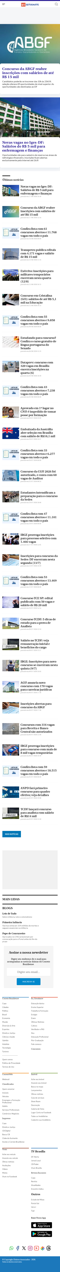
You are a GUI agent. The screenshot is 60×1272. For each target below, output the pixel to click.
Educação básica (37, 1003)
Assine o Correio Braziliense (13, 1142)
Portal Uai (35, 1203)
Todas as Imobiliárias (39, 1116)
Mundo (5, 1022)
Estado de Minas (37, 1200)
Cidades (5, 1007)
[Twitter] (23, 1248)
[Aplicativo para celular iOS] (41, 1225)
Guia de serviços (37, 1098)
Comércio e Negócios (10, 1114)
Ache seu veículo (8, 1154)
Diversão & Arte (8, 1026)
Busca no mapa (37, 1087)
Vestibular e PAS (37, 1029)
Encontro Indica (37, 1189)
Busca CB (6, 1134)
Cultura (34, 1026)
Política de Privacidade (11, 1063)
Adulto (5, 1106)
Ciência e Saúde (8, 1037)
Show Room (35, 1101)
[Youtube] (36, 1248)
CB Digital (6, 1131)
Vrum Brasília (36, 1168)
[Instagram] (30, 1248)
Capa (4, 1003)
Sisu (32, 1033)
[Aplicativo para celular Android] (41, 1234)
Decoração (35, 1105)
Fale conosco (36, 1044)
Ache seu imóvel (37, 1079)
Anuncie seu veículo (10, 1158)
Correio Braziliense (10, 998)
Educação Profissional (39, 1037)
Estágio (34, 1014)
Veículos (5, 1096)
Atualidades (36, 1185)
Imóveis (5, 1093)
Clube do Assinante (10, 1138)
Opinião (5, 1040)
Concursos (35, 1049)
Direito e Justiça (8, 1033)
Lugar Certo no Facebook (41, 1112)
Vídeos (5, 1169)
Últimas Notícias (37, 1022)
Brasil (4, 1014)
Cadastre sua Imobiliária (41, 1120)
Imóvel (34, 1074)
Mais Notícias (11, 834)
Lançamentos (36, 1090)
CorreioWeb (7, 1074)
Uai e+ (33, 1207)
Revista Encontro (38, 1173)
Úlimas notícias (37, 1094)
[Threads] (48, 1248)
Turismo (5, 1051)
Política (5, 1011)
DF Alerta (35, 1157)
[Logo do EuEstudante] (30, 4)
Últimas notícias (13, 179)
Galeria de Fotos (37, 1109)
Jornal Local (36, 1160)
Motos (4, 1173)
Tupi (32, 1211)
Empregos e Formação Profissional (11, 1101)
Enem (33, 1018)
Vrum (4, 1149)
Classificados (8, 1084)
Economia (6, 1018)
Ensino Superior (37, 1007)
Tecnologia (6, 1048)
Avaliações (6, 1165)
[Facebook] (17, 1248)
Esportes (5, 1029)
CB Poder (35, 1164)
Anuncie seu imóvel (38, 1083)
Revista (34, 1181)
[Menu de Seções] (4, 4)
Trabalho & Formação (39, 1011)
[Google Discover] (42, 1248)
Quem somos (7, 1059)
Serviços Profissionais (10, 1110)
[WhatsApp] (11, 1248)
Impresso (6, 1118)
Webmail (5, 1079)
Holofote (5, 1044)
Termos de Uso (8, 1067)
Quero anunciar (8, 1089)
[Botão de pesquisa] (56, 4)
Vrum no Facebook (9, 1176)
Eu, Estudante (37, 998)
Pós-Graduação (37, 1040)
